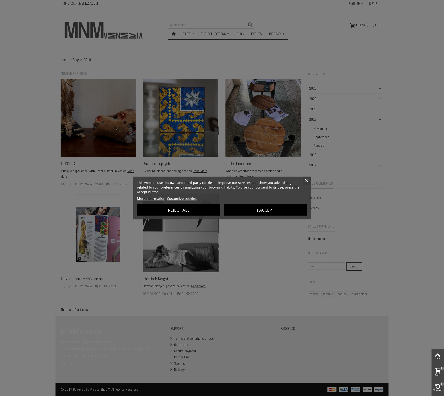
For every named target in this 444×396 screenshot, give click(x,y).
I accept (265, 210)
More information (151, 198)
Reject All (178, 210)
